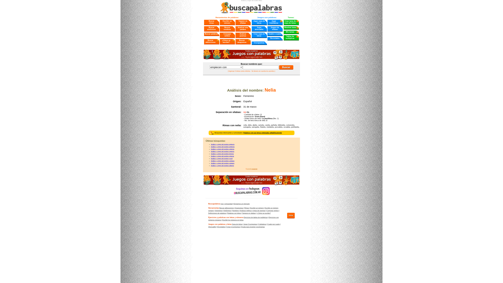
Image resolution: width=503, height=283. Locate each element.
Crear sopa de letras (259, 35)
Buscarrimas (211, 22)
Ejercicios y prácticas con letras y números (225, 217)
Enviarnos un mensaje (242, 204)
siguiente (254, 169)
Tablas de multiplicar (290, 37)
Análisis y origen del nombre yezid (222, 158)
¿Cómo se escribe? (226, 41)
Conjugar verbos (227, 35)
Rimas (246, 208)
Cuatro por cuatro (273, 224)
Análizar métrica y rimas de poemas (252, 211)
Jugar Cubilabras (273, 22)
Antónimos (227, 211)
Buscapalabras (214, 204)
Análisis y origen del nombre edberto (222, 165)
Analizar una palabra (243, 28)
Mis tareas (290, 32)
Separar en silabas (249, 213)
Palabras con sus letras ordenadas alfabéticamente (262, 133)
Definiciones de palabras (217, 213)
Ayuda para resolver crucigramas (253, 227)
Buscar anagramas (241, 41)
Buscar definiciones (210, 41)
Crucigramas (259, 43)
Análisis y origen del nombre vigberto (222, 151)
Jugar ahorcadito (259, 28)
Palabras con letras (234, 213)
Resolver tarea (290, 27)
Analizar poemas (243, 35)
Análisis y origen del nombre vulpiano (222, 163)
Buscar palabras (211, 34)
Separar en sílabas (243, 22)
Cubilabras (262, 224)
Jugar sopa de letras (259, 22)
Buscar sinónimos (211, 28)
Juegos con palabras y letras (220, 224)
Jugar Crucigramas (250, 224)
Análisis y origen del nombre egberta (222, 156)
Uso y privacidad (227, 204)
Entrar (291, 215)
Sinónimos (219, 211)
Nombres (235, 211)
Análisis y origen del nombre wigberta (222, 147)
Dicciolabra (274, 38)
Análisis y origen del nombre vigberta (222, 149)
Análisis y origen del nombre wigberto (222, 144)
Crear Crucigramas (233, 227)
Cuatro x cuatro (275, 34)
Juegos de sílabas (275, 28)
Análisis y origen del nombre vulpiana (222, 161)
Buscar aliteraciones (226, 208)
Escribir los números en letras (233, 220)
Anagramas (239, 208)
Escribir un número (227, 22)
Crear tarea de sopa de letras (290, 22)
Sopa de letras (237, 224)
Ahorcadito (212, 227)
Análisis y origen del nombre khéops (222, 154)
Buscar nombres (227, 28)
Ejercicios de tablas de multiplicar (256, 217)
